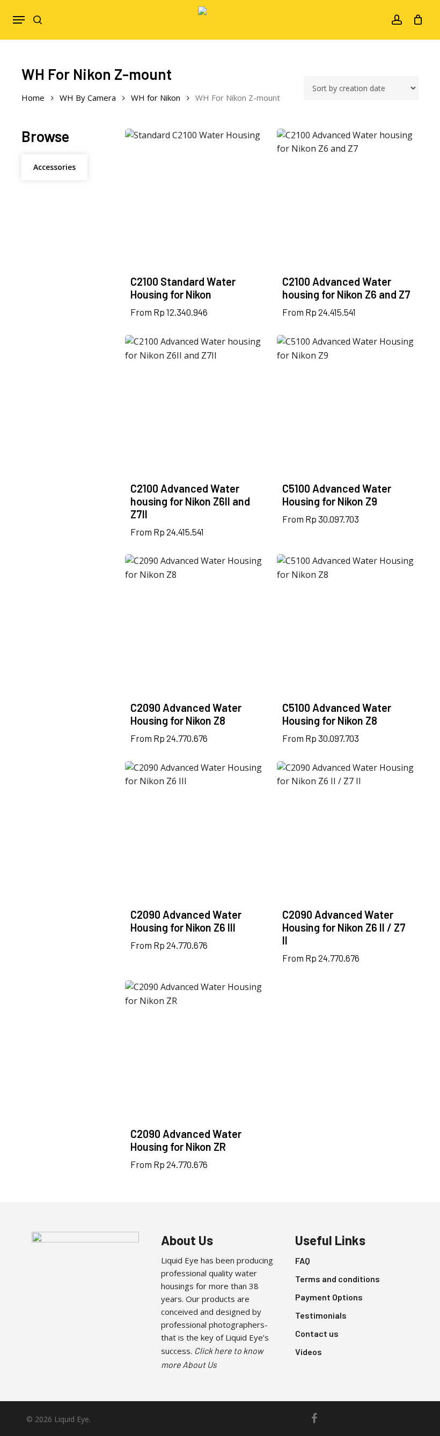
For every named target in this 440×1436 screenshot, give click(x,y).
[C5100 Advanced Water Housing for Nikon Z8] (348, 625)
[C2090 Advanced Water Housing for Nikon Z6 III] (196, 832)
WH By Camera (88, 97)
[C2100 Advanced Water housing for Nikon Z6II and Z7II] (196, 406)
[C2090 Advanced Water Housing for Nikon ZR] (196, 1051)
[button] (19, 19)
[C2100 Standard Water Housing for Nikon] (196, 199)
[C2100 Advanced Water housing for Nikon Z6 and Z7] (348, 199)
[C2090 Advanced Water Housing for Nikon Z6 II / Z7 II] (348, 832)
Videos (308, 1351)
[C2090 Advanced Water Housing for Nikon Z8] (196, 625)
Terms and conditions (337, 1279)
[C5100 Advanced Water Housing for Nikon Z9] (348, 406)
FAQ (302, 1260)
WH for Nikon (155, 97)
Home (33, 97)
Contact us (317, 1333)
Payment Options (329, 1297)
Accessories (54, 167)
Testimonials (321, 1315)
